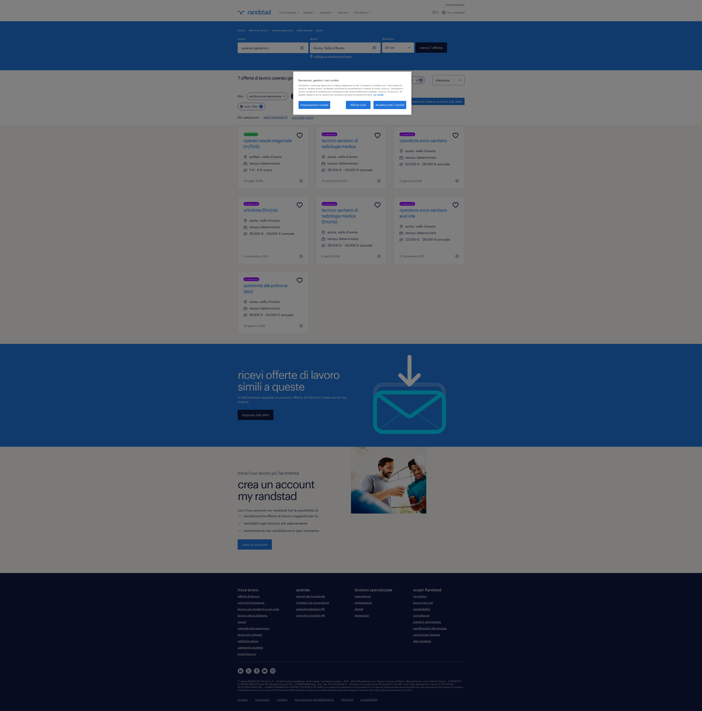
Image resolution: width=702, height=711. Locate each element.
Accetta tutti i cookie (389, 105)
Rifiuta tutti (358, 105)
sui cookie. (379, 95)
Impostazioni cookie (314, 105)
